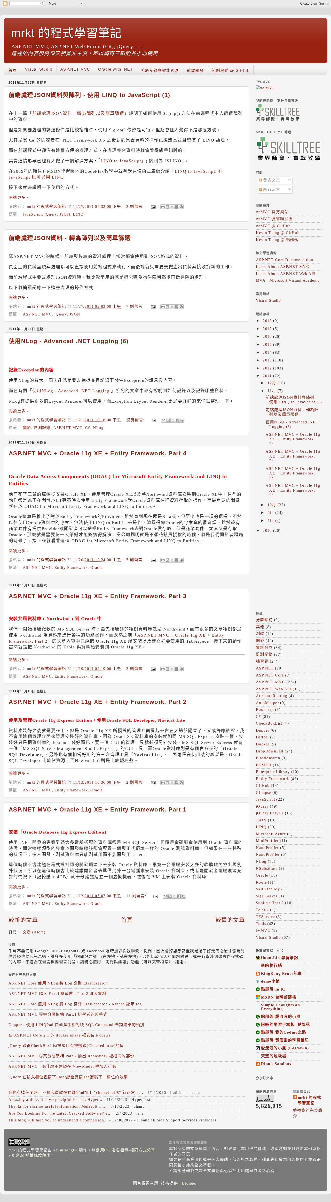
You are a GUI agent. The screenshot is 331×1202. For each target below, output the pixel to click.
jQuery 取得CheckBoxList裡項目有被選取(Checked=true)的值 (66, 1046)
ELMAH (264, 765)
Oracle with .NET (115, 69)
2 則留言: (135, 206)
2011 (268, 376)
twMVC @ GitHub (273, 226)
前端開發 (195, 70)
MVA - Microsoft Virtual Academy (288, 280)
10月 (273, 505)
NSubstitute (266, 868)
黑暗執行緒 (271, 965)
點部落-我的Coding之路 (283, 1032)
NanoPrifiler (267, 848)
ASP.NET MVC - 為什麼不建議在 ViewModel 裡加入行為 (62, 1066)
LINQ (78, 214)
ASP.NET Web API (274, 689)
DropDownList (270, 751)
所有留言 (271, 190)
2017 (268, 329)
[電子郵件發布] (153, 206)
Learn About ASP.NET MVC (282, 266)
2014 (268, 352)
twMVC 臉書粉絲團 (274, 219)
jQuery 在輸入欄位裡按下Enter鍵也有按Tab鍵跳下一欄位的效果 (68, 1077)
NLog (98, 428)
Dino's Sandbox (276, 1064)
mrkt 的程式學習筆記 (66, 33)
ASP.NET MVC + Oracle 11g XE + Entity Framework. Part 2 (98, 702)
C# (87, 428)
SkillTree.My (268, 889)
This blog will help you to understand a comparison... (58, 1120)
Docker (262, 744)
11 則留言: (136, 896)
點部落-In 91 (273, 989)
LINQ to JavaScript (121, 160)
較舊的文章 (230, 920)
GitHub (262, 785)
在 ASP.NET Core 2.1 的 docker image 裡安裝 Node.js (59, 1035)
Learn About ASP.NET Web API (286, 273)
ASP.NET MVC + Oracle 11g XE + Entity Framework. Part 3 (98, 596)
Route (261, 882)
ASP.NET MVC (75, 69)
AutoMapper (267, 703)
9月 (271, 513)
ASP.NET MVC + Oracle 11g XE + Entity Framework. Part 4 (98, 453)
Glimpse (263, 792)
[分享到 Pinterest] (181, 206)
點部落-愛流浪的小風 (280, 1016)
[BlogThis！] (167, 206)
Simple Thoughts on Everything (280, 1007)
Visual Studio (38, 69)
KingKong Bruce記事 (281, 973)
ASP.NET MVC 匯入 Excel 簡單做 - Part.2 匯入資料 (57, 994)
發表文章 (271, 180)
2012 (268, 368)
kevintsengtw (65, 1150)
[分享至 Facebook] (176, 206)
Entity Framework (71, 567)
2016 (268, 336)
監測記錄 (42, 428)
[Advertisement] (286, 571)
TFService (265, 917)
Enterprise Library (273, 772)
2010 (268, 530)
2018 (268, 321)
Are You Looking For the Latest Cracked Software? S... (60, 1113)
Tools (261, 924)
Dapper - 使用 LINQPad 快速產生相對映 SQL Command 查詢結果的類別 (76, 1025)
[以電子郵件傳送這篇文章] (162, 206)
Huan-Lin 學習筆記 (279, 958)
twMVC (263, 930)
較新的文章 (23, 920)
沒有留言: (136, 420)
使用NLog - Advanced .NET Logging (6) (69, 341)
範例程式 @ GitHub (231, 70)
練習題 (262, 661)
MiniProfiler (267, 841)
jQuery (50, 214)
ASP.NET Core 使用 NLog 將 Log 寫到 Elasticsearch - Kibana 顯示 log (75, 1004)
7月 (271, 520)
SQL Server (266, 896)
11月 (273, 391)
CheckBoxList (269, 723)
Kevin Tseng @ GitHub (277, 233)
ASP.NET (265, 668)
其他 (260, 627)
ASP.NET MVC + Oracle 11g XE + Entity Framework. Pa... (293, 439)
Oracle (96, 567)
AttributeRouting (271, 696)
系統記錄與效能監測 (160, 70)
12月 (273, 383)
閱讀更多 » (19, 197)
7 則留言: (135, 306)
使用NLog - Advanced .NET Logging (71, 390)
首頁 (12, 70)
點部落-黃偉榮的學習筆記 (285, 1040)
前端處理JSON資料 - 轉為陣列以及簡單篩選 (78, 113)
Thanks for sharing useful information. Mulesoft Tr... (57, 1106)
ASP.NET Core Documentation (284, 260)
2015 (268, 344)
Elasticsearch (268, 758)
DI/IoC (262, 737)
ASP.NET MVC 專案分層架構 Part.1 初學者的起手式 (57, 1014)
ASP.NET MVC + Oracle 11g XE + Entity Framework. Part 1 (98, 809)
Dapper (262, 730)
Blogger (189, 1183)
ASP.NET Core (270, 675)
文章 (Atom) (34, 932)
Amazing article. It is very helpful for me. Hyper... (55, 1099)
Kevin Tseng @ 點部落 (277, 240)
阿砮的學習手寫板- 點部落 (285, 1024)
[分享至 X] (172, 206)
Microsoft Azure (271, 834)
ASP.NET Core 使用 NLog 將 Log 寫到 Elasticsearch (58, 983)
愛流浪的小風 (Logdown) (285, 1048)
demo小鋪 (270, 981)
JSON (65, 214)
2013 (268, 360)
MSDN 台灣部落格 (278, 997)
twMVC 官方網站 (272, 212)
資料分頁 (264, 648)
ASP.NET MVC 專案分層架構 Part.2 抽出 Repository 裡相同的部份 (71, 1056)
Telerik (262, 910)
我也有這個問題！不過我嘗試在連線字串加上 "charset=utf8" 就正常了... (75, 1092)
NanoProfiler (268, 854)
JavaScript (32, 214)
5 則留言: (135, 560)
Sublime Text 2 (270, 903)
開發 (27, 428)
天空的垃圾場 (273, 1056)
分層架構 (264, 620)
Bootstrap (265, 709)
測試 (260, 633)
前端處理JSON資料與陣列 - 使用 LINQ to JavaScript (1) (89, 95)
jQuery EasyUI (270, 813)
